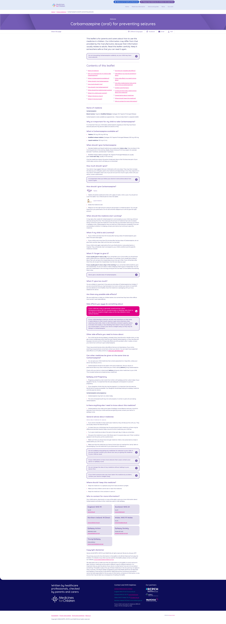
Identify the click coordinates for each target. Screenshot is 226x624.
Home (127, 6)
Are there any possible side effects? (125, 70)
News (163, 6)
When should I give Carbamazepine (98, 81)
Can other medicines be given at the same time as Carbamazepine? (125, 83)
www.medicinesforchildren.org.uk (104, 559)
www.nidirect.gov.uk (94, 522)
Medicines (113, 19)
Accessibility (55, 615)
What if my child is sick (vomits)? (97, 93)
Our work (170, 6)
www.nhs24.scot (120, 512)
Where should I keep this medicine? (125, 98)
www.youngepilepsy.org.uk (95, 544)
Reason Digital (172, 615)
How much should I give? (95, 84)
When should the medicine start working (100, 90)
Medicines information (138, 6)
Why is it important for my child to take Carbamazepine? (99, 74)
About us (88, 615)
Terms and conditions (78, 615)
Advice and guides (153, 6)
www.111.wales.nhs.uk (121, 522)
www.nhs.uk (91, 512)
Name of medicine (93, 70)
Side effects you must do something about (125, 74)
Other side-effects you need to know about (125, 79)
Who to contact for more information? (126, 101)
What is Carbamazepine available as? (98, 78)
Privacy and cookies (65, 615)
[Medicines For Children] (59, 5)
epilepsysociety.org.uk (121, 533)
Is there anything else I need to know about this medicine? (125, 91)
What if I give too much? (95, 99)
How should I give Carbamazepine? (98, 87)
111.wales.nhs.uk (134, 597)
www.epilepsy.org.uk (94, 533)
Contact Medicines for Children (123, 588)
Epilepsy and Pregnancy (122, 87)
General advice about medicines (124, 95)
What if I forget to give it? (95, 96)
